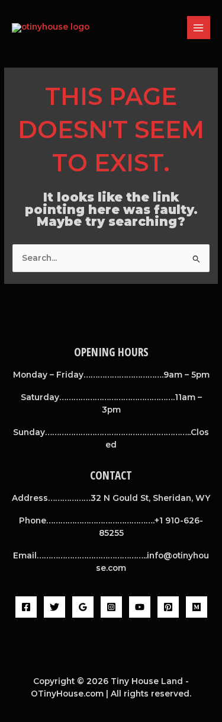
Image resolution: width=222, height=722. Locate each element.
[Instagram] (111, 607)
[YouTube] (139, 607)
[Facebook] (26, 607)
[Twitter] (54, 607)
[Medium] (196, 607)
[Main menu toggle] (198, 27)
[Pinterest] (168, 607)
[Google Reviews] (83, 607)
